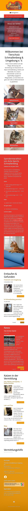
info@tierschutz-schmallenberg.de (15, 473)
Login (19, 506)
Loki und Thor (8, 405)
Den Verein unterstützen (14, 16)
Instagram (19, 218)
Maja (5, 426)
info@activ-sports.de (18, 220)
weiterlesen (20, 296)
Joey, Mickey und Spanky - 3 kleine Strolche (13, 382)
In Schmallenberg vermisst (13, 299)
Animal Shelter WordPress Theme (13, 506)
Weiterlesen (20, 402)
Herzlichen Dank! (10, 331)
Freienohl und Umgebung (12, 280)
